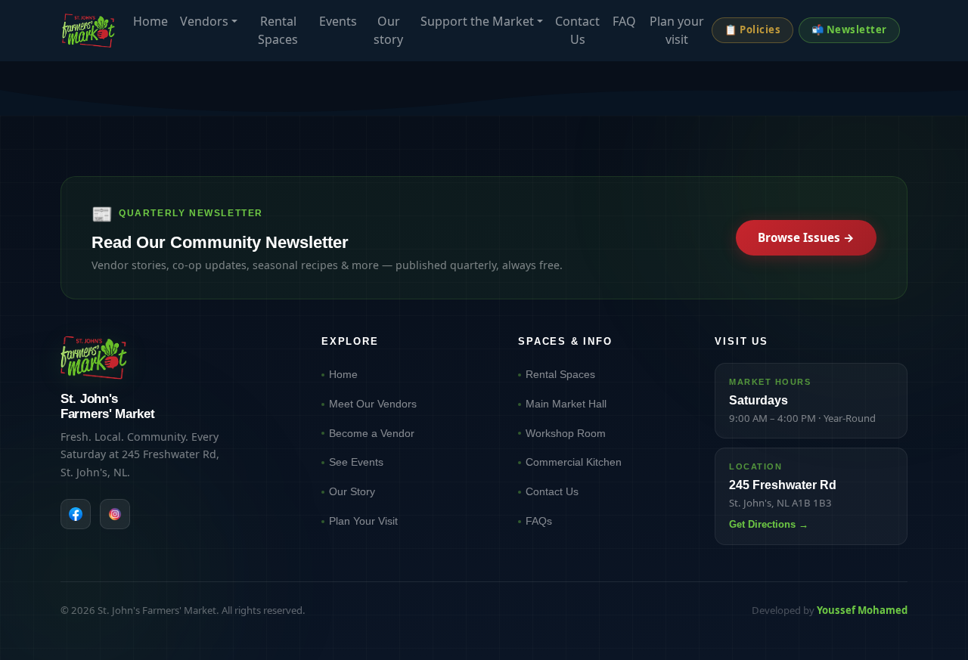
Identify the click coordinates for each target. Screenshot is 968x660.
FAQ (624, 21)
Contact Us (577, 30)
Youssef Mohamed (862, 610)
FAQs (539, 521)
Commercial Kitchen (574, 462)
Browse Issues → (806, 237)
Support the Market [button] (477, 21)
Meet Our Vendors (373, 404)
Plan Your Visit (363, 521)
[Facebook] (75, 514)
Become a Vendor (371, 433)
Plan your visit (677, 30)
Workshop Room (566, 433)
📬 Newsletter (849, 29)
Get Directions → (768, 524)
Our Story (352, 491)
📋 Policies (752, 29)
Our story (388, 30)
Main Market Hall (566, 404)
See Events (356, 462)
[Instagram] (115, 514)
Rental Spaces (278, 30)
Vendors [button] (204, 21)
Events (338, 21)
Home (150, 21)
